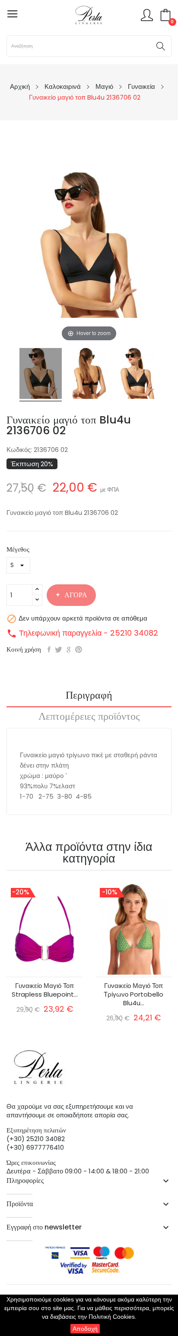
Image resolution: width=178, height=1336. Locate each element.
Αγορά (75, 595)
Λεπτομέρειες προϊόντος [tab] (89, 717)
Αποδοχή (85, 1328)
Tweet (58, 649)
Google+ (68, 649)
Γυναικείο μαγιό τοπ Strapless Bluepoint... (45, 990)
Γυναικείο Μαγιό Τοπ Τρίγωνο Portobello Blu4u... (133, 994)
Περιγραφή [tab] (89, 696)
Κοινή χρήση (49, 649)
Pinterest (78, 649)
